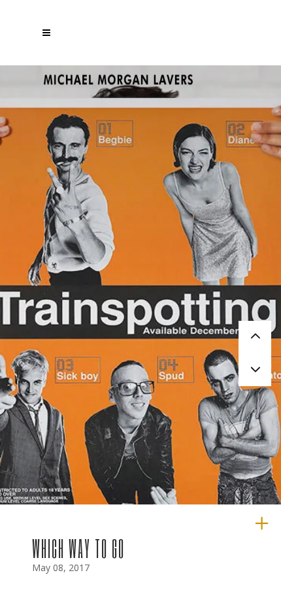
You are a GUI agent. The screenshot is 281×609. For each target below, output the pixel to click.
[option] (140, 337)
